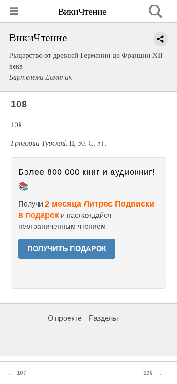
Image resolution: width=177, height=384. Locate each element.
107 (21, 373)
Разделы (103, 318)
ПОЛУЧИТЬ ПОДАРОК (66, 249)
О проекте (65, 318)
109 (148, 373)
